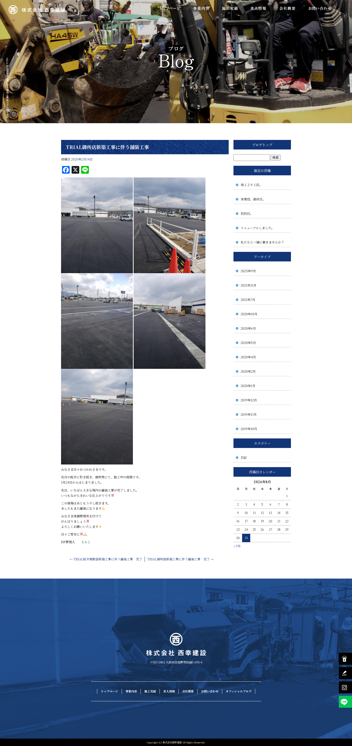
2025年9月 (248, 271)
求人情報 (258, 8)
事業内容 (201, 8)
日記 (244, 457)
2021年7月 (248, 299)
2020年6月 (248, 328)
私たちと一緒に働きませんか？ (262, 242)
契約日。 (247, 213)
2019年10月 (249, 428)
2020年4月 (248, 357)
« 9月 (237, 546)
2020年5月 (248, 342)
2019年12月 (249, 400)
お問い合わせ (320, 8)
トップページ (170, 8)
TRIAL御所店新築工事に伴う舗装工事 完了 (180, 559)
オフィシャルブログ (238, 691)
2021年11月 (248, 285)
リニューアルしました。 (257, 228)
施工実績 (230, 8)
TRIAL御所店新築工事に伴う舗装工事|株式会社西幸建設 (7, 87)
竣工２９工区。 (251, 184)
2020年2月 (248, 371)
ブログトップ (262, 144)
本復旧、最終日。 (253, 199)
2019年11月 (249, 414)
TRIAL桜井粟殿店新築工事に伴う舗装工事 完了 (106, 559)
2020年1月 (248, 385)
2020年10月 (249, 314)
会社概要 (287, 8)
